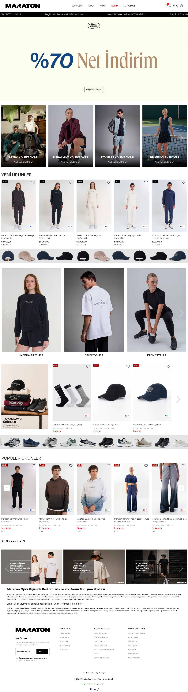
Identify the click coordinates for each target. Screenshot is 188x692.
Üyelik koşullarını (25, 658)
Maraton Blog (65, 645)
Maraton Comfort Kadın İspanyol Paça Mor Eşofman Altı (19, 520)
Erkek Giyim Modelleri (157, 608)
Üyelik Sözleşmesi (101, 637)
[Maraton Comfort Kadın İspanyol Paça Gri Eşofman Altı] (56, 489)
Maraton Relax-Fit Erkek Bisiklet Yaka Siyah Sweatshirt (169, 520)
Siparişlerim (133, 654)
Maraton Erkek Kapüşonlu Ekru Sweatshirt (128, 237)
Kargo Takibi (133, 637)
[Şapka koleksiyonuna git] (94, 256)
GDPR (96, 654)
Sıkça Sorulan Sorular (136, 633)
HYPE (4, 531)
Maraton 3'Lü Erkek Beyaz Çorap (148, 424)
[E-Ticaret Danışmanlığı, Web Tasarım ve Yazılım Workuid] (94, 684)
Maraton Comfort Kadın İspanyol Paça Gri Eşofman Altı (56, 520)
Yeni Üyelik (132, 645)
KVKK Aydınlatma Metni (104, 649)
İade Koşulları (99, 641)
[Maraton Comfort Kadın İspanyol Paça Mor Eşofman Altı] (19, 489)
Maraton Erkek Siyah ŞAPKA (105, 424)
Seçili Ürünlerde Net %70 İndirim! (31, 14)
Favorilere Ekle (33, 182)
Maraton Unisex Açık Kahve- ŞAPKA (69, 424)
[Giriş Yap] (174, 6)
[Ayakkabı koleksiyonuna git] (94, 442)
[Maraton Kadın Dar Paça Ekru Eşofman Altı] (94, 206)
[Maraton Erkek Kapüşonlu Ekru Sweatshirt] (131, 206)
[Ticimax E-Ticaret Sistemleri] (94, 689)
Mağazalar (64, 641)
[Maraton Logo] (33, 630)
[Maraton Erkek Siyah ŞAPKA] (112, 392)
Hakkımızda (65, 633)
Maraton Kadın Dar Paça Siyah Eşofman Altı (52, 237)
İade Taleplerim (134, 658)
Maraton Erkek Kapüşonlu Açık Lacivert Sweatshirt (166, 237)
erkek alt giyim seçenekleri (36, 613)
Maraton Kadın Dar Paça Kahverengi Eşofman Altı (17, 237)
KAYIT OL (42, 651)
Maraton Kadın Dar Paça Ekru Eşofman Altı (90, 237)
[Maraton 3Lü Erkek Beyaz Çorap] (152, 392)
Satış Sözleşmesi (100, 633)
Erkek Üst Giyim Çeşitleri (107, 611)
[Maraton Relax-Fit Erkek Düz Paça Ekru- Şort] (131, 489)
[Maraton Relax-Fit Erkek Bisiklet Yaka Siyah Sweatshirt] (169, 489)
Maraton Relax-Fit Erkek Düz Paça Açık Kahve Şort (92, 520)
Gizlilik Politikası (100, 645)
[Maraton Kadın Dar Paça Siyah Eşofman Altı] (56, 206)
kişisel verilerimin (40, 658)
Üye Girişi (132, 649)
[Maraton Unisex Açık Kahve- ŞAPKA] (72, 392)
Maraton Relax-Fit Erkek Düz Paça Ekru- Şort (129, 520)
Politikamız (64, 637)
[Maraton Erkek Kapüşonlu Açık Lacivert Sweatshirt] (169, 206)
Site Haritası (133, 641)
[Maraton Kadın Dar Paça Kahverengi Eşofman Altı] (18, 206)
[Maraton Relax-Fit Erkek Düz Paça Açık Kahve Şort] (94, 489)
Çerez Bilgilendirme (101, 658)
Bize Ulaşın (64, 649)
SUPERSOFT (6, 245)
